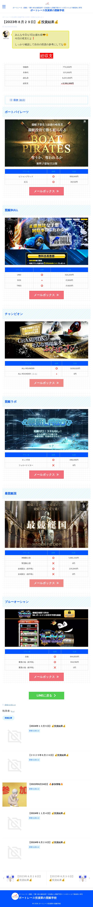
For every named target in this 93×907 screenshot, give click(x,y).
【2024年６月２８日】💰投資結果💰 (47, 842)
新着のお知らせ (10, 705)
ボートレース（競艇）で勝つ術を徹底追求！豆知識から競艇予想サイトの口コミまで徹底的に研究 (51, 894)
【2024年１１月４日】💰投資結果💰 (47, 813)
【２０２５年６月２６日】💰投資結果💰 (48, 755)
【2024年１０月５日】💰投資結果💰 (47, 726)
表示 (22, 100)
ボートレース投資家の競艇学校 (47, 10)
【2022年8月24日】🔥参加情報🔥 (45, 784)
